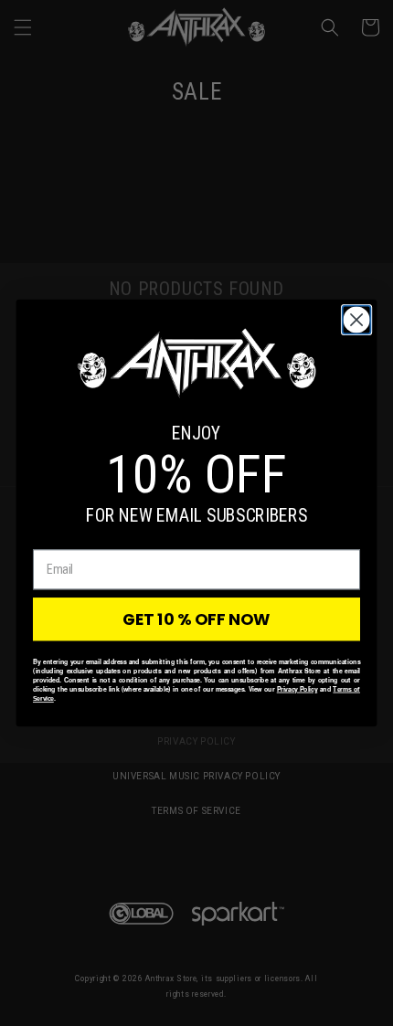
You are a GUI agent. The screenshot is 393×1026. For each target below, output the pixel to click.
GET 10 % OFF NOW (196, 619)
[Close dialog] (357, 320)
